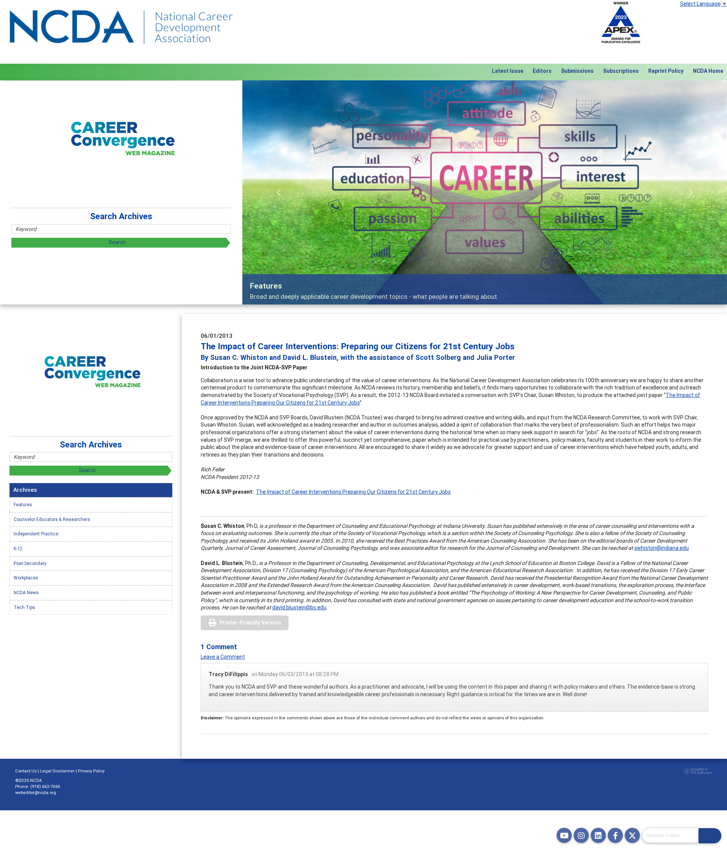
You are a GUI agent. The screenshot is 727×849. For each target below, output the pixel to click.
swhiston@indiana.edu (661, 548)
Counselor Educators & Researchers (52, 519)
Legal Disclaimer (57, 771)
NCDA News (26, 592)
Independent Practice (36, 534)
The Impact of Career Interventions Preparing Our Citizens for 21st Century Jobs (353, 491)
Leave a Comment (223, 656)
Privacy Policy (91, 771)
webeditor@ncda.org (35, 792)
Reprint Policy (665, 70)
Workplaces (26, 578)
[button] (278, 192)
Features (23, 504)
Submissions (577, 70)
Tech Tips (24, 607)
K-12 (18, 548)
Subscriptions (621, 70)
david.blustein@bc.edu (299, 607)
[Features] (484, 192)
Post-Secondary (30, 563)
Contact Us (26, 771)
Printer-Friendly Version (250, 622)
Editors (542, 70)
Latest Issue (507, 70)
